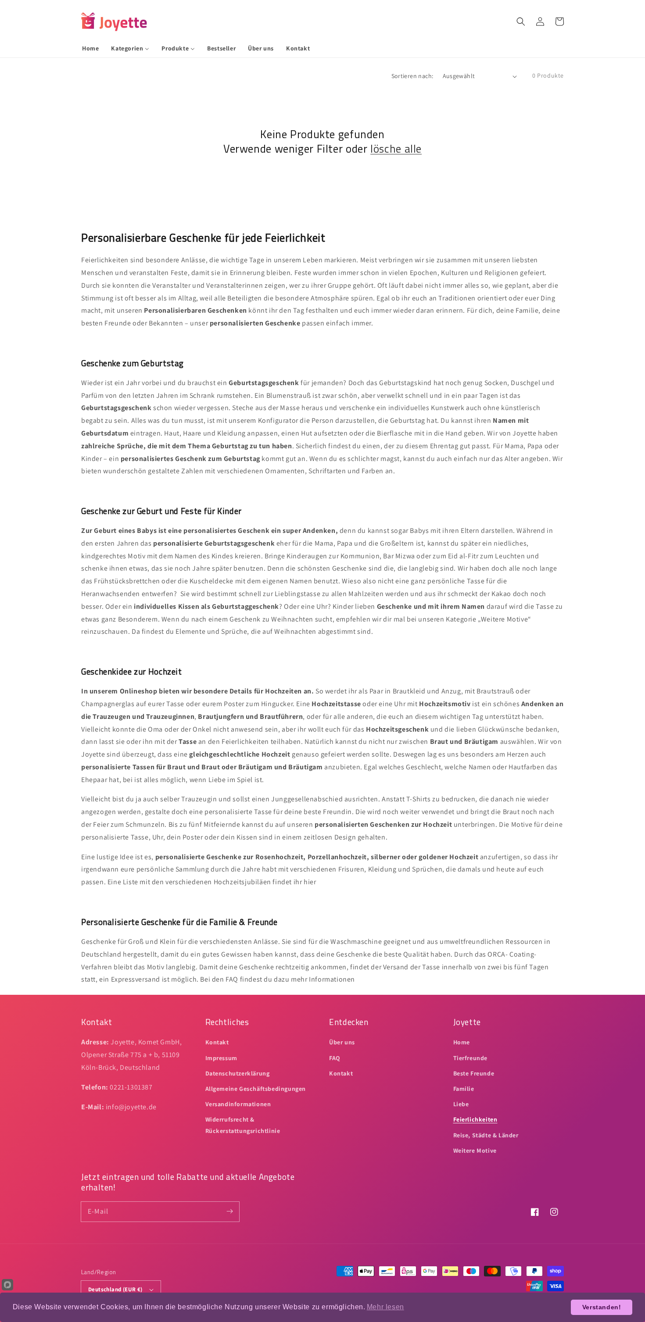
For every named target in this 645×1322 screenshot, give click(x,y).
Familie (463, 1089)
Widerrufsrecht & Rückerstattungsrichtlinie (242, 1124)
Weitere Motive (475, 1150)
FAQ (334, 1058)
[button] (520, 21)
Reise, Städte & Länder (486, 1135)
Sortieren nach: (412, 76)
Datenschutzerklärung (237, 1073)
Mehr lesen (385, 1307)
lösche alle (396, 149)
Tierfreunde (470, 1058)
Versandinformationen (238, 1104)
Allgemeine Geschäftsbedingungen (255, 1089)
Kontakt (217, 1042)
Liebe (461, 1104)
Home (461, 1042)
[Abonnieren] (229, 1211)
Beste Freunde (473, 1073)
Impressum (221, 1058)
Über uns (342, 1042)
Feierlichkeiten (475, 1119)
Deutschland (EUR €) (115, 1289)
